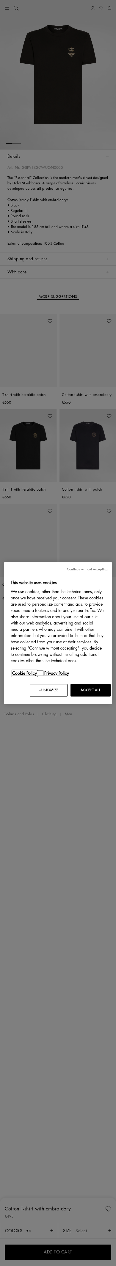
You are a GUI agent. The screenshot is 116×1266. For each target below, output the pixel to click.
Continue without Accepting (87, 569)
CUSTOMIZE (48, 690)
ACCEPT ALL (90, 690)
